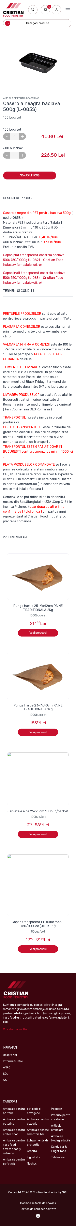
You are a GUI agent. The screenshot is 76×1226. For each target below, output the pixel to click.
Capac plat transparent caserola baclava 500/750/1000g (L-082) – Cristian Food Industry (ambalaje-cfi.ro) (33, 260)
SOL (5, 1074)
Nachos (32, 1163)
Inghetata (33, 1157)
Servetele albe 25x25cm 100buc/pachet (38, 811)
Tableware (58, 1157)
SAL (5, 1080)
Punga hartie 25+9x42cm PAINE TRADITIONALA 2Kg (38, 608)
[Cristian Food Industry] (13, 10)
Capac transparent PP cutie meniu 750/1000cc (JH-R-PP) (38, 924)
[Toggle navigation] (68, 9)
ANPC (6, 1067)
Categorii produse (37, 23)
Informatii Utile (13, 1061)
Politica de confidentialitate (38, 1209)
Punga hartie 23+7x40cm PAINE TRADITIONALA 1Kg (38, 707)
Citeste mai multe (15, 1029)
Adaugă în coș (29, 175)
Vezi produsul (38, 632)
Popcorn (56, 1109)
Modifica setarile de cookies (38, 1203)
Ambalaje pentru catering (21, 98)
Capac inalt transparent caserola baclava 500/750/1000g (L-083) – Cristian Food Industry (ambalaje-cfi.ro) (34, 277)
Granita (32, 1151)
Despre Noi (10, 1055)
